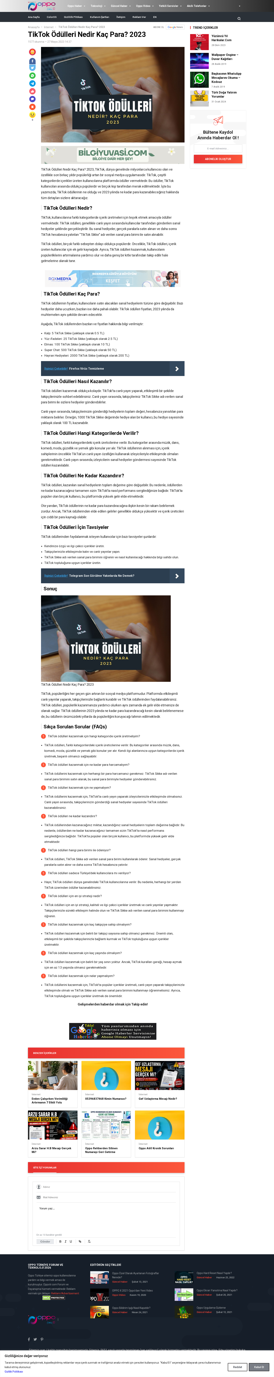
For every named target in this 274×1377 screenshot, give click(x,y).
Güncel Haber (119, 5)
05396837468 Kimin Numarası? (105, 1098)
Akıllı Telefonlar (197, 5)
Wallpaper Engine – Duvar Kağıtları (225, 57)
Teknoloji (96, 5)
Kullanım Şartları (99, 16)
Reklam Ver (139, 16)
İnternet (48, 27)
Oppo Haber (74, 5)
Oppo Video (143, 5)
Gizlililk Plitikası (73, 16)
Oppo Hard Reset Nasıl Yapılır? (214, 1273)
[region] (137, 1363)
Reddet (237, 1367)
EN (155, 16)
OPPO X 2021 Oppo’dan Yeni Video (132, 1290)
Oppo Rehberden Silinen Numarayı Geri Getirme (101, 1150)
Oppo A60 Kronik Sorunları (156, 1148)
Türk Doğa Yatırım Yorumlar (224, 94)
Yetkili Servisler (168, 5)
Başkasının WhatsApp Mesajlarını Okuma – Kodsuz (226, 78)
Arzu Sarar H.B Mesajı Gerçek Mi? (51, 1150)
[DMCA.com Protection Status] (53, 1298)
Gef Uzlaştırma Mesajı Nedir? (158, 1098)
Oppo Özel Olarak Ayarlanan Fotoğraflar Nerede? (135, 1275)
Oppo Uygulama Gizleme (211, 1307)
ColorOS (52, 16)
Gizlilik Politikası (14, 1371)
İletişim (120, 16)
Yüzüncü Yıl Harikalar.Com (222, 38)
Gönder (45, 1241)
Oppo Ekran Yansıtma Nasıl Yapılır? (217, 1290)
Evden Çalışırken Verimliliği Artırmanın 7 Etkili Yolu (50, 1100)
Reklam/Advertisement (65, 1293)
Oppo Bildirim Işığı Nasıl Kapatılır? (131, 1307)
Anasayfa (34, 27)
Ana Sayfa (34, 16)
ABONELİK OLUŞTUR (218, 159)
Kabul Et (259, 1367)
